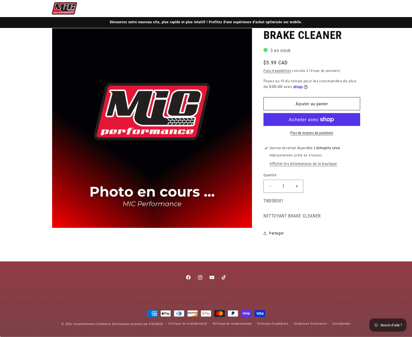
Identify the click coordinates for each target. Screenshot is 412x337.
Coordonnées (341, 324)
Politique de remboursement (232, 324)
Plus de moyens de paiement (311, 133)
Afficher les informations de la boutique (303, 164)
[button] (330, 8)
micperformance (84, 324)
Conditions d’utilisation (310, 324)
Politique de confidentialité (187, 324)
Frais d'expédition (277, 71)
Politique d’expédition (272, 324)
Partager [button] (276, 233)
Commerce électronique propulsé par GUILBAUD (129, 324)
